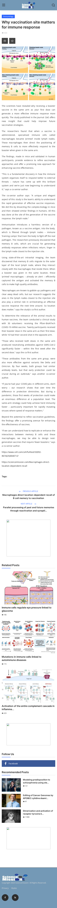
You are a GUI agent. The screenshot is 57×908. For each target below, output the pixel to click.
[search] (53, 5)
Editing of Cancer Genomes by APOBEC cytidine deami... (38, 796)
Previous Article (30, 491)
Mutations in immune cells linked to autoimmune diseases (21, 658)
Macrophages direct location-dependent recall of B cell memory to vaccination (28, 497)
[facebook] (5, 897)
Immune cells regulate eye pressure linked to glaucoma (26, 609)
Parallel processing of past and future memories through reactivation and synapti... (28, 509)
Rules (14, 888)
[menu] (3, 5)
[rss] (15, 897)
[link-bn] (28, 538)
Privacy (5, 888)
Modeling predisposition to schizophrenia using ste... (36, 781)
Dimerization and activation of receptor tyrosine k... (38, 812)
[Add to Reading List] (12, 41)
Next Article (27, 503)
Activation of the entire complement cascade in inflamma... (28, 708)
